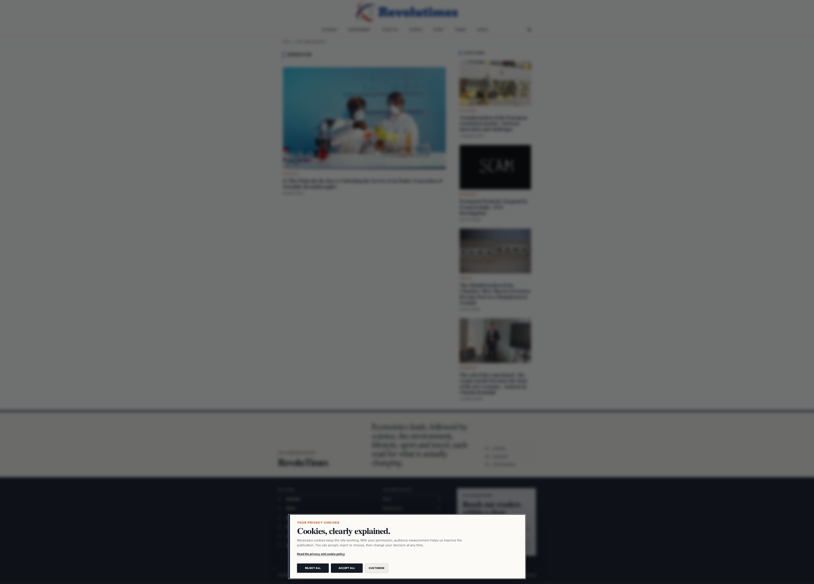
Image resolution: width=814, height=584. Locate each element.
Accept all (347, 568)
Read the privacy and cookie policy (321, 554)
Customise (376, 568)
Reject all (313, 568)
